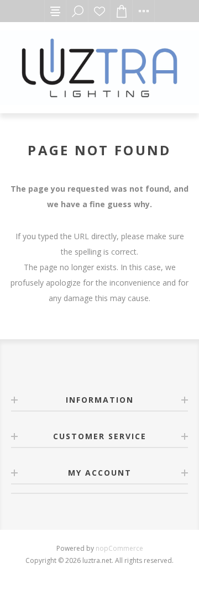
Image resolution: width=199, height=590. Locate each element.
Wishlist (99, 11)
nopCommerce (119, 548)
